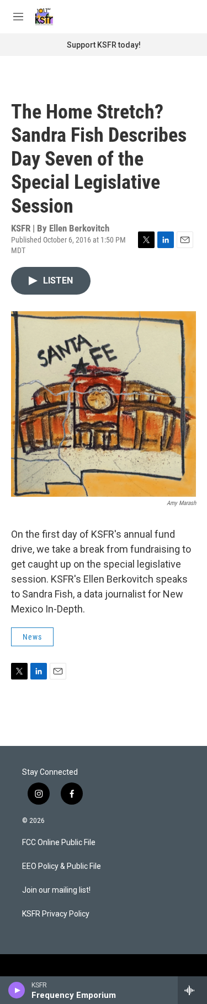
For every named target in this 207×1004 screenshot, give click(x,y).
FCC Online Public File (58, 842)
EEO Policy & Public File (61, 866)
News (32, 636)
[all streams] (192, 990)
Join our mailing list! (56, 890)
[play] (17, 990)
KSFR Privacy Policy (55, 914)
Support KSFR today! (104, 44)
